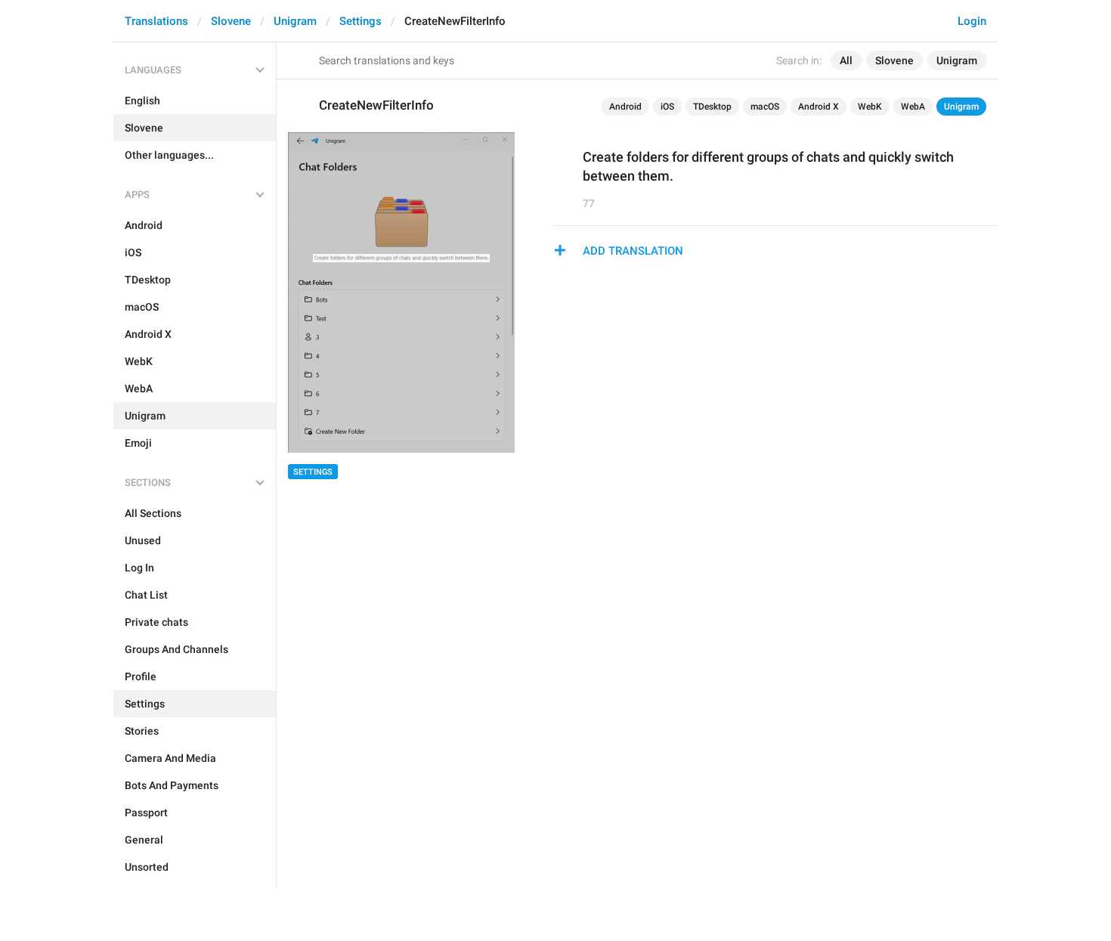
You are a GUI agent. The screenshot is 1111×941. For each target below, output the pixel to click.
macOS (764, 106)
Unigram (295, 21)
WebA (913, 106)
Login (972, 21)
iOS (667, 106)
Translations (156, 21)
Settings (360, 21)
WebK (870, 106)
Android (625, 106)
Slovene (231, 21)
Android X (818, 106)
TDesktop (712, 106)
